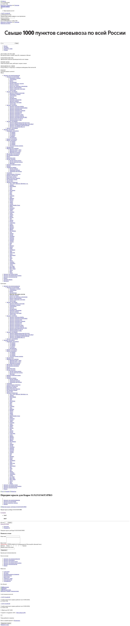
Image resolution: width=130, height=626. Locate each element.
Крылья (6, 504)
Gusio (11, 213)
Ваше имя (3, 536)
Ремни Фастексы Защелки (13, 178)
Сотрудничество (8, 579)
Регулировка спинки (12, 179)
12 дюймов (12, 133)
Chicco (11, 201)
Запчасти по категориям (13, 76)
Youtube (8, 591)
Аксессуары (13, 90)
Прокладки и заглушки (15, 102)
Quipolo (12, 241)
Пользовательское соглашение (11, 574)
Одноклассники (15, 591)
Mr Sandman (13, 231)
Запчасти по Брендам (12, 182)
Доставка (6, 47)
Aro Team (12, 266)
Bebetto (11, 199)
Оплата (5, 46)
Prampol (12, 240)
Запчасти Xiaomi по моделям (17, 93)
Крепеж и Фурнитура (12, 175)
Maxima (12, 228)
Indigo (11, 216)
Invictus (11, 217)
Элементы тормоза (11, 167)
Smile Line (12, 252)
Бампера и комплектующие (14, 164)
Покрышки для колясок (13, 130)
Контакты (6, 281)
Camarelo (12, 195)
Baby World (12, 268)
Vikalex (11, 214)
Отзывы (6, 50)
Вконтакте (3, 591)
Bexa (11, 271)
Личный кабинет (8, 279)
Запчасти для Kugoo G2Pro (16, 114)
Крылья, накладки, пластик (17, 83)
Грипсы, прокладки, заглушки (17, 89)
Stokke (11, 202)
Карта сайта (7, 577)
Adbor (11, 210)
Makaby (12, 225)
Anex (11, 187)
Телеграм (16, 5)
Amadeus (12, 262)
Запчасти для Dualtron (12, 128)
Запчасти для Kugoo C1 (16, 113)
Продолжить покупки (6, 623)
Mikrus (11, 229)
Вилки (8, 156)
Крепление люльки (11, 176)
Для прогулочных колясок (16, 145)
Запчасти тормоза (14, 85)
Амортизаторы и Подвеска (13, 174)
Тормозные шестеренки (16, 171)
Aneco (11, 270)
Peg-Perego (12, 190)
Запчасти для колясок (9, 129)
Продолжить (4, 550)
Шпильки (12, 163)
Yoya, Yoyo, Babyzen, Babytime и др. (19, 183)
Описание (6, 526)
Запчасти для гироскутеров (11, 274)
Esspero (11, 209)
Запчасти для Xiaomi (12, 91)
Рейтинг (3, 545)
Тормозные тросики (15, 170)
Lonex (11, 224)
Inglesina (12, 237)
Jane (11, 256)
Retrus (11, 247)
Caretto (11, 204)
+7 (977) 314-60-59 (5, 13)
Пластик (12, 97)
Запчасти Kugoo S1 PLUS (16, 118)
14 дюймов (12, 135)
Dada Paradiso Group (15, 205)
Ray (11, 244)
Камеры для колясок (12, 139)
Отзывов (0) (7, 528)
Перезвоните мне (5, 19)
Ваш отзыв (3, 543)
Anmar (11, 264)
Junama (11, 220)
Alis (11, 259)
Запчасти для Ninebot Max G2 (17, 126)
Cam (11, 232)
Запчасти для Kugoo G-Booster (17, 110)
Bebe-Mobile (13, 186)
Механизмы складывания (13, 153)
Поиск (16, 43)
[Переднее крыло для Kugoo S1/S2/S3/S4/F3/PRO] (13, 506)
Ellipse (11, 206)
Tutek (11, 258)
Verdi (11, 191)
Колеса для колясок (11, 140)
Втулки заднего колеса (15, 160)
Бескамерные (13, 137)
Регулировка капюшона (13, 155)
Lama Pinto (12, 222)
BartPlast (12, 198)
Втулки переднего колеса (16, 162)
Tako (11, 197)
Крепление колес (11, 158)
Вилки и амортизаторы (16, 87)
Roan (11, 194)
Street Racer (12, 255)
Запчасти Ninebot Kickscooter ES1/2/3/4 (19, 122)
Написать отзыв (5, 524)
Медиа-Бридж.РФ (21, 612)
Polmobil (12, 239)
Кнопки (9, 166)
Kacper (11, 221)
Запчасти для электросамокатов (12, 75)
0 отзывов (3, 512)
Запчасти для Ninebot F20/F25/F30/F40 (19, 125)
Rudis (11, 248)
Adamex (12, 185)
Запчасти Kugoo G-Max (16, 120)
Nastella (11, 233)
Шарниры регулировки (13, 148)
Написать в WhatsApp (6, 5)
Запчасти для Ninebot (12, 121)
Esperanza (12, 208)
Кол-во (2, 522)
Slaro (11, 251)
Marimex (12, 226)
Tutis (11, 189)
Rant (11, 243)
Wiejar (11, 260)
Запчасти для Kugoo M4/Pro (17, 106)
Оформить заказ (5, 624)
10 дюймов (12, 132)
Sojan (11, 254)
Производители (8, 575)
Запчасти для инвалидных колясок (12, 275)
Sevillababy (12, 249)
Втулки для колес (11, 159)
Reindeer (12, 245)
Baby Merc (12, 267)
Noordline (12, 236)
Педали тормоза (14, 168)
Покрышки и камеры (15, 78)
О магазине (6, 571)
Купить (10, 522)
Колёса (11, 80)
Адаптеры (9, 172)
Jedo (11, 218)
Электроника (13, 79)
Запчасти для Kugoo (12, 105)
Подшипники (13, 82)
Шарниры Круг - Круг (15, 151)
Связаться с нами (8, 48)
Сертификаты (7, 581)
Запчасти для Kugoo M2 (16, 112)
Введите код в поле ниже (7, 547)
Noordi (11, 235)
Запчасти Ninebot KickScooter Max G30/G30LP (21, 124)
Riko (11, 193)
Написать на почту (5, 23)
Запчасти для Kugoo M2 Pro (17, 116)
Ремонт (5, 278)
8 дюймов (12, 136)
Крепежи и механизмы (15, 99)
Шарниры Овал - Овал (15, 149)
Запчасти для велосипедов (10, 277)
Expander (12, 212)
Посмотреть (17, 620)
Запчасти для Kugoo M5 (16, 109)
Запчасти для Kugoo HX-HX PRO (18, 117)
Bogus (11, 272)
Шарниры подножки (15, 152)
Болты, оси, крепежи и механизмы (18, 86)
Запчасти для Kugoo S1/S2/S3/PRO (18, 107)
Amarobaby (12, 263)
